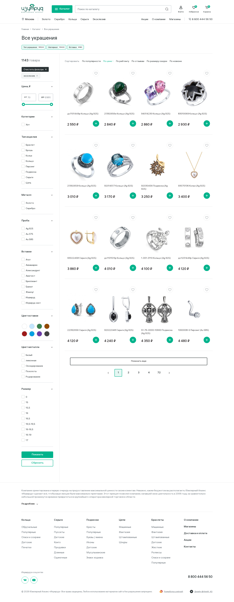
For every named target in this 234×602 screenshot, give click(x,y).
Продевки (60, 547)
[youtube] (33, 580)
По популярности (91, 61)
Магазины (175, 19)
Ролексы (156, 552)
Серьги (85, 19)
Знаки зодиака (94, 557)
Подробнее (28, 504)
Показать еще (138, 361)
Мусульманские (95, 552)
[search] (167, 9)
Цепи (122, 520)
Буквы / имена (94, 537)
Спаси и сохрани (30, 537)
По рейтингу (122, 61)
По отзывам (138, 61)
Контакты (190, 547)
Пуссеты (59, 532)
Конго (57, 542)
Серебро (59, 19)
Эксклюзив (99, 19)
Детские (26, 542)
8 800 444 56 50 (202, 19)
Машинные (125, 526)
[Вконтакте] (24, 580)
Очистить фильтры (34, 69)
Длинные (59, 552)
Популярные (28, 532)
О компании (158, 19)
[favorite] (96, 73)
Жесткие (156, 547)
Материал (53, 47)
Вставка (73, 47)
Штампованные (128, 537)
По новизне (176, 61)
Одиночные (60, 557)
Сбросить (37, 463)
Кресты (90, 526)
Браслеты (157, 520)
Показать (37, 454)
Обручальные (29, 526)
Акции (144, 19)
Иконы (90, 542)
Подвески (92, 520)
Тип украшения (30, 47)
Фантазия (124, 532)
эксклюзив (29, 75)
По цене (107, 61)
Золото (46, 19)
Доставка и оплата (195, 533)
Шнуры (123, 542)
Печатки (26, 547)
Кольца (72, 19)
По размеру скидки (157, 61)
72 (159, 372)
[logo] (32, 8)
